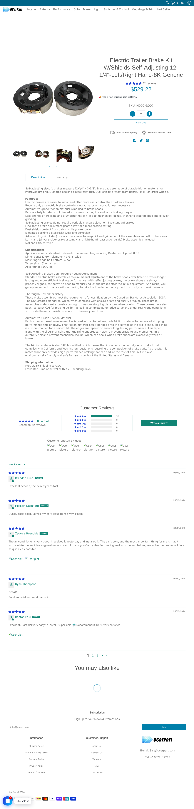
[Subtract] (132, 114)
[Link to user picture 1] (15, 564)
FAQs (96, 766)
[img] (16, 473)
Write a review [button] (159, 422)
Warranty (96, 759)
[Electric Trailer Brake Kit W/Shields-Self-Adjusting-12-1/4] (20, 153)
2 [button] (93, 655)
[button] (177, 3)
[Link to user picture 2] (32, 564)
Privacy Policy (36, 766)
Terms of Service (36, 772)
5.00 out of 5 (43, 421)
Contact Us (96, 752)
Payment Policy (36, 759)
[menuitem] (167, 3)
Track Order (97, 772)
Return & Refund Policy (36, 752)
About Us (96, 746)
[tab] (38, 177)
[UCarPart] (13, 9)
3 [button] (98, 655)
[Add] (149, 114)
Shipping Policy (36, 746)
